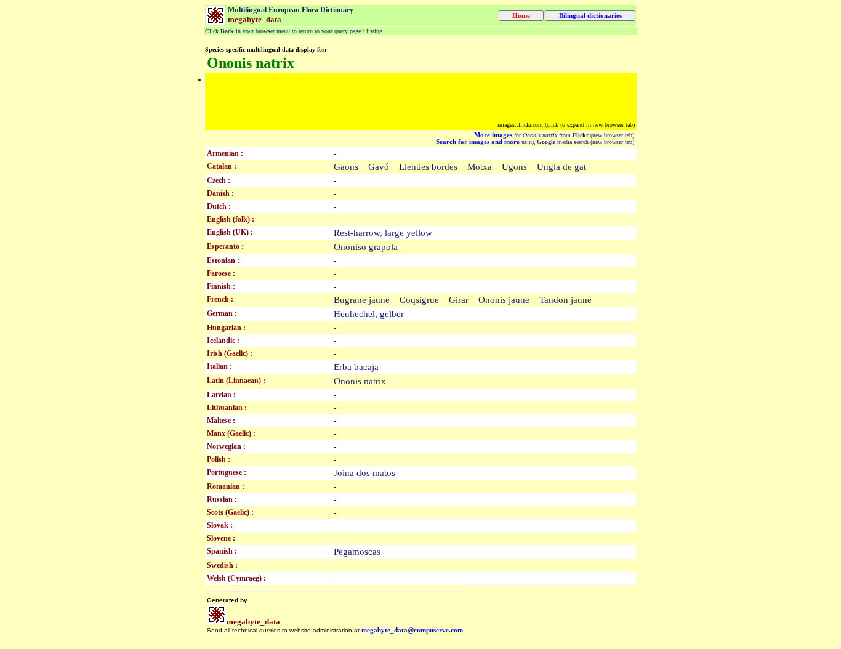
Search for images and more (478, 142)
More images (493, 135)
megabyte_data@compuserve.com (412, 630)
